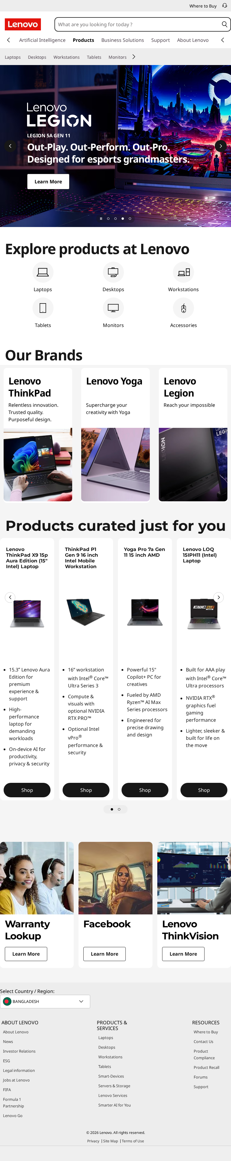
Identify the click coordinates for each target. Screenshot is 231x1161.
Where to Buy (206, 1032)
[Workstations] (82, 57)
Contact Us (203, 1041)
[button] (224, 24)
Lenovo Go (13, 1115)
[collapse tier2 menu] (133, 56)
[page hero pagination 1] (108, 218)
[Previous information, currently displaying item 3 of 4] (10, 146)
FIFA (7, 1089)
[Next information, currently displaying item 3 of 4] (221, 146)
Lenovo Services (112, 1095)
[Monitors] (129, 57)
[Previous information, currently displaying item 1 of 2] (10, 597)
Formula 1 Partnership (13, 1103)
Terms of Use (133, 1141)
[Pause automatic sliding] (101, 218)
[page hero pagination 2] (115, 218)
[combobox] (137, 24)
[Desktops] (49, 57)
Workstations (110, 1057)
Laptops (105, 1037)
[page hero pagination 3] (122, 218)
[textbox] (46, 1001)
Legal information (19, 1070)
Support (201, 1086)
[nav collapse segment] (222, 40)
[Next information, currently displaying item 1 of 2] (218, 597)
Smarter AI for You (114, 1105)
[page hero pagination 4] (130, 218)
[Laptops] (23, 57)
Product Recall (206, 1067)
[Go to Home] (23, 24)
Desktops (106, 1047)
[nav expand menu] (8, 40)
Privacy (93, 1141)
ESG (6, 1060)
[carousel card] (37, 905)
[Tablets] (104, 57)
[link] (224, 7)
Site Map (110, 1141)
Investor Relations (19, 1051)
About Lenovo (16, 1032)
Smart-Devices (111, 1076)
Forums (201, 1077)
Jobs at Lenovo (16, 1080)
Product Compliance (204, 1054)
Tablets (104, 1066)
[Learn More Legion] (115, 146)
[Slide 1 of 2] (112, 809)
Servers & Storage (114, 1085)
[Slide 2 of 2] (119, 809)
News (8, 1041)
